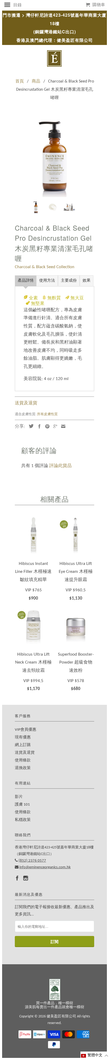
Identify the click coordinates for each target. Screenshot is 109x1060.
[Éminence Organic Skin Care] (54, 58)
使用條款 (23, 760)
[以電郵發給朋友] (61, 426)
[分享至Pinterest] (46, 426)
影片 (19, 797)
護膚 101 (22, 805)
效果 (86, 281)
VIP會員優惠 (25, 730)
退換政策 (23, 768)
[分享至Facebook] (38, 426)
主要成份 (69, 281)
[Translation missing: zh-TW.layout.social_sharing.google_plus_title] (54, 426)
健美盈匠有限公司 (61, 1016)
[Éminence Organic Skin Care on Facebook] (17, 878)
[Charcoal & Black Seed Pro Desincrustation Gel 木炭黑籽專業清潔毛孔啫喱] (54, 157)
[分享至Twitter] (30, 426)
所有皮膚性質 (47, 414)
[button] (94, 1056)
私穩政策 (23, 820)
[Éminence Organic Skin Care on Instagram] (25, 878)
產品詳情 (26, 281)
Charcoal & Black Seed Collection (44, 267)
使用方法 (47, 281)
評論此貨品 (60, 466)
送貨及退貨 (26, 403)
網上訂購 (23, 745)
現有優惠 (23, 737)
